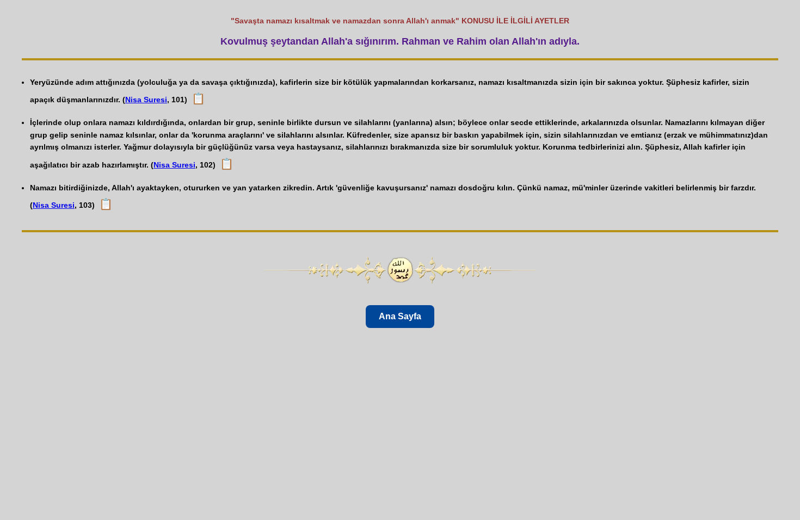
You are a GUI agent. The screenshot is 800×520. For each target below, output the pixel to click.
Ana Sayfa (400, 316)
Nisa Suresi (146, 99)
